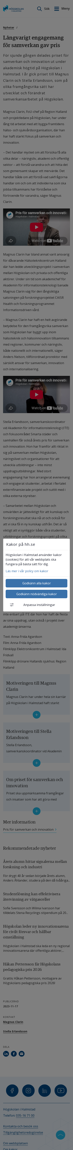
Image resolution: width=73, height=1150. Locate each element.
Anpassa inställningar (39, 605)
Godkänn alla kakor (36, 583)
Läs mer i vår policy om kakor (27, 571)
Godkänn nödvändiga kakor (36, 594)
